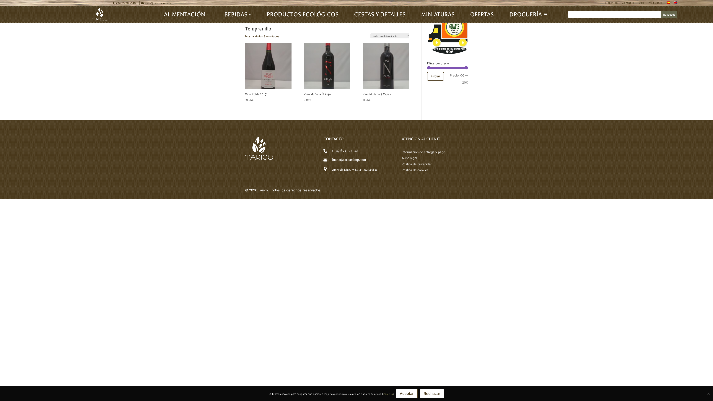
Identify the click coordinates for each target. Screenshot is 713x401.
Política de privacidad (417, 164)
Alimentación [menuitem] (184, 15)
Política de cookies (415, 170)
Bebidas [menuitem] (236, 15)
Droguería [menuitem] (525, 15)
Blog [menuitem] (642, 2)
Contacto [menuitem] (628, 2)
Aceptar (407, 393)
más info (388, 393)
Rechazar (432, 393)
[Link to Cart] (545, 14)
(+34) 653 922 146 (345, 151)
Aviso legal (409, 158)
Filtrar (435, 76)
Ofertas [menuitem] (482, 15)
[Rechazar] (708, 393)
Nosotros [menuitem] (611, 2)
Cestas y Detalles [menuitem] (380, 15)
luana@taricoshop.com (349, 160)
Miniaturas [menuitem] (438, 15)
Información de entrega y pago (423, 152)
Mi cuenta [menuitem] (655, 2)
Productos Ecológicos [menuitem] (303, 15)
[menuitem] (668, 3)
